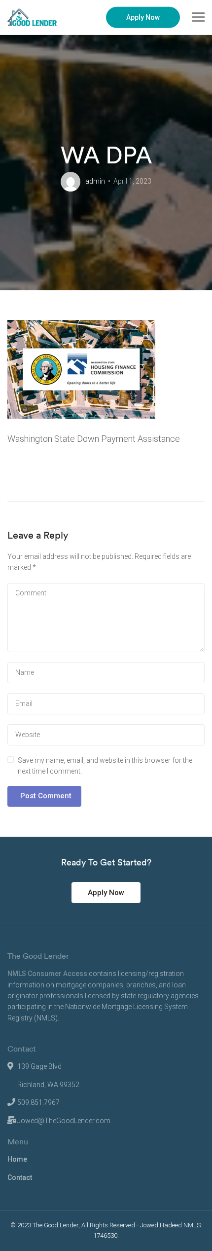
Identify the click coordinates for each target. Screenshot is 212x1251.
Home (17, 1159)
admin (95, 181)
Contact (19, 1177)
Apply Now (143, 17)
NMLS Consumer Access (47, 973)
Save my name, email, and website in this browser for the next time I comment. (105, 765)
